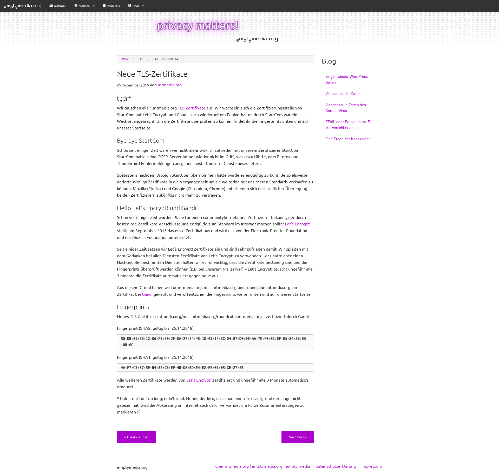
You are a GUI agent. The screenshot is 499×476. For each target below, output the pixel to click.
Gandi (147, 294)
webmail (60, 5)
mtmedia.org (23, 6)
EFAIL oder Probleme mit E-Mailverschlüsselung (348, 124)
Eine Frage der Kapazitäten (348, 138)
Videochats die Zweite (343, 93)
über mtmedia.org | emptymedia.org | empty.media (262, 466)
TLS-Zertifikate (191, 108)
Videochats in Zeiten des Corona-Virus (345, 107)
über (136, 5)
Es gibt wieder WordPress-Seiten (347, 79)
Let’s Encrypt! (297, 224)
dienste (84, 5)
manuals (113, 5)
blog (140, 59)
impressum (372, 466)
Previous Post (136, 436)
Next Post (298, 436)
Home (125, 59)
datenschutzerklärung (336, 466)
